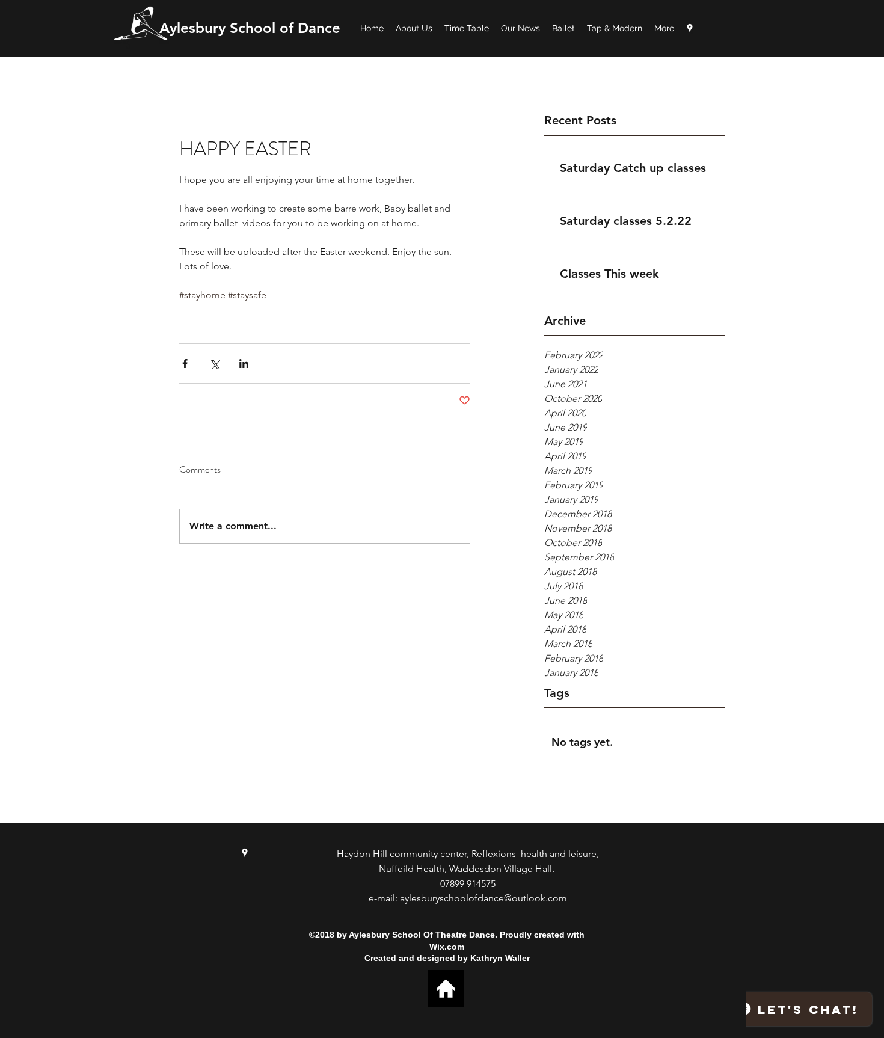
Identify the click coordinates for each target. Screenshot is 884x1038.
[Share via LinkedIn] (244, 363)
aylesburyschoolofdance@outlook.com (483, 898)
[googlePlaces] (690, 28)
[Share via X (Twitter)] (214, 363)
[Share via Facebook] (185, 363)
